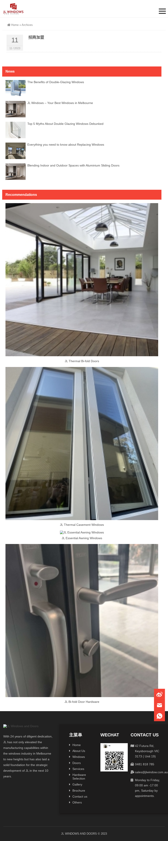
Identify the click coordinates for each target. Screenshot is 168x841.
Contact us (79, 796)
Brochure (78, 790)
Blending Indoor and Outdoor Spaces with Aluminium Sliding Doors (73, 165)
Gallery (77, 784)
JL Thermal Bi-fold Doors (82, 361)
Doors (76, 763)
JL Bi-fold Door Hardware (82, 701)
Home (15, 25)
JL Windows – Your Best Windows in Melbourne (60, 103)
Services (78, 769)
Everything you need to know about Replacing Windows (65, 144)
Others (77, 802)
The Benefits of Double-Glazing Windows (55, 82)
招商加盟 (36, 37)
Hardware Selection (79, 776)
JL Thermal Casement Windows (82, 524)
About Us (78, 751)
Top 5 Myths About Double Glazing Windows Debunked (65, 123)
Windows (78, 757)
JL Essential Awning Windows (82, 538)
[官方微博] (159, 694)
